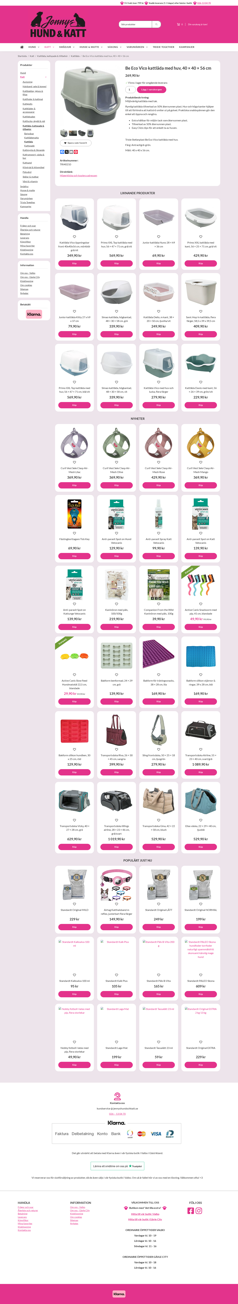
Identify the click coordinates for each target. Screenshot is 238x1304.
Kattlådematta (31, 137)
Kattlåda (28, 141)
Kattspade (29, 145)
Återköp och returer (30, 229)
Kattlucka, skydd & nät (34, 121)
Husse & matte (89, 47)
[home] (22, 47)
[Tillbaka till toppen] (216, 1299)
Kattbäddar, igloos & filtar (33, 93)
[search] (156, 24)
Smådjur (65, 47)
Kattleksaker (29, 116)
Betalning (25, 233)
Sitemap (24, 289)
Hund (32, 47)
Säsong (113, 47)
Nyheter (24, 293)
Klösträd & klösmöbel (33, 167)
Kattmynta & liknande (34, 150)
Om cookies (26, 285)
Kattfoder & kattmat (33, 99)
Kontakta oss (26, 253)
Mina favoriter (27, 245)
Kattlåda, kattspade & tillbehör (33, 127)
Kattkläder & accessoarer (29, 110)
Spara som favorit (76, 143)
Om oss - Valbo (27, 273)
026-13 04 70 (204, 3)
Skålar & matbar (31, 176)
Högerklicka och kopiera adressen (78, 175)
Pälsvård (27, 172)
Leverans (24, 237)
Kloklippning (26, 249)
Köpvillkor (25, 241)
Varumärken (135, 47)
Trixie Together (163, 47)
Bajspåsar (29, 133)
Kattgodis (27, 103)
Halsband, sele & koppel (34, 86)
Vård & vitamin (30, 181)
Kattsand (27, 162)
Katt (48, 47)
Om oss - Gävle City (30, 277)
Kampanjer (186, 47)
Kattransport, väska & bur (33, 156)
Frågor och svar (28, 225)
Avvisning (27, 81)
